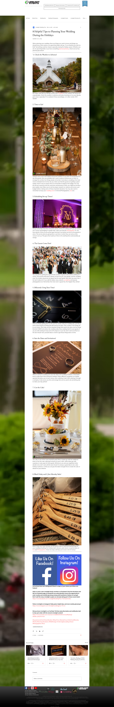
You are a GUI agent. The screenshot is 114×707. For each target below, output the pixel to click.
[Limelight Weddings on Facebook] (26, 688)
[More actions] (80, 27)
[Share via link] (43, 631)
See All (86, 642)
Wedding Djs (43, 18)
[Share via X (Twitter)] (36, 631)
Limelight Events (64, 18)
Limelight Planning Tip (75, 18)
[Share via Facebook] (33, 631)
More (84, 18)
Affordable (59, 702)
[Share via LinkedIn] (39, 631)
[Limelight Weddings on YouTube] (35, 688)
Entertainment (41, 701)
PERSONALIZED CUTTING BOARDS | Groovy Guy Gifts (56, 658)
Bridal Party (34, 18)
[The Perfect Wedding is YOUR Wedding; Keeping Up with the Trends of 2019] (78, 650)
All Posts (28, 18)
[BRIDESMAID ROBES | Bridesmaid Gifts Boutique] (35, 650)
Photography (47, 701)
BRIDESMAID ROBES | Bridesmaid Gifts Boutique (34, 658)
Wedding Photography (53, 18)
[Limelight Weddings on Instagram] (29, 688)
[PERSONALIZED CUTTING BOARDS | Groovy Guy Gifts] (57, 650)
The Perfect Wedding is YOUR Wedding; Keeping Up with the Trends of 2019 (77, 658)
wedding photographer (77, 702)
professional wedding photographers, (58, 701)
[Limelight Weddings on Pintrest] (32, 688)
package (67, 702)
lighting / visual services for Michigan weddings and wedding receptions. (46, 702)
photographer (40, 703)
